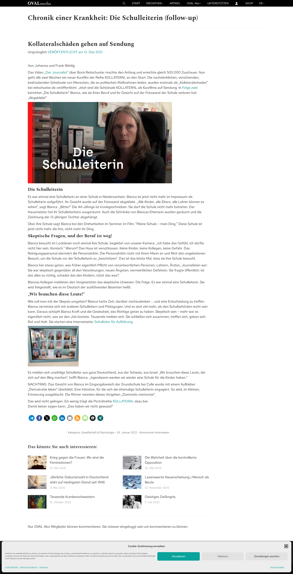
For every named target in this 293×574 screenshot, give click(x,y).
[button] (286, 546)
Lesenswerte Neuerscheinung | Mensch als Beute (177, 479)
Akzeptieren (178, 556)
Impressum (43, 567)
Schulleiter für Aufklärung (113, 322)
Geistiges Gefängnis (160, 497)
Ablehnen (223, 556)
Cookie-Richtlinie (11, 567)
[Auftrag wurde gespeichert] (37, 462)
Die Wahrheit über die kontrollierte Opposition (171, 460)
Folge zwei (190, 87)
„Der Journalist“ (56, 72)
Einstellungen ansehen (266, 556)
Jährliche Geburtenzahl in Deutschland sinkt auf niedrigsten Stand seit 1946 (79, 479)
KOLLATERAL (123, 401)
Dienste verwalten (277, 567)
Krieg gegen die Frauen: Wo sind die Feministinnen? (77, 460)
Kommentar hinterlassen (154, 432)
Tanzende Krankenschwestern (72, 497)
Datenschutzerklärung (28, 567)
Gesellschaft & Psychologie (97, 432)
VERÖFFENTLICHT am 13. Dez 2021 (75, 52)
